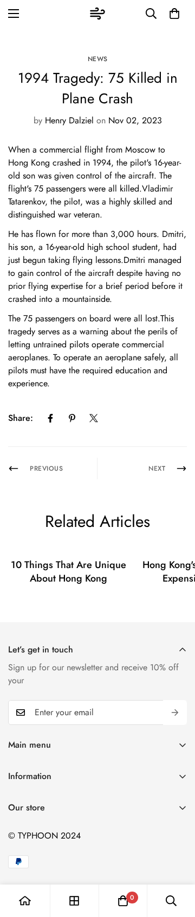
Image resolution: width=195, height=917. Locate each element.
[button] (174, 13)
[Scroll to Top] (175, 859)
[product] (24, 900)
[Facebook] (50, 418)
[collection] (74, 900)
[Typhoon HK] (97, 13)
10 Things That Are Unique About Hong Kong (68, 571)
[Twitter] (93, 418)
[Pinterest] (72, 418)
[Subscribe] (175, 712)
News (98, 59)
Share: (20, 418)
